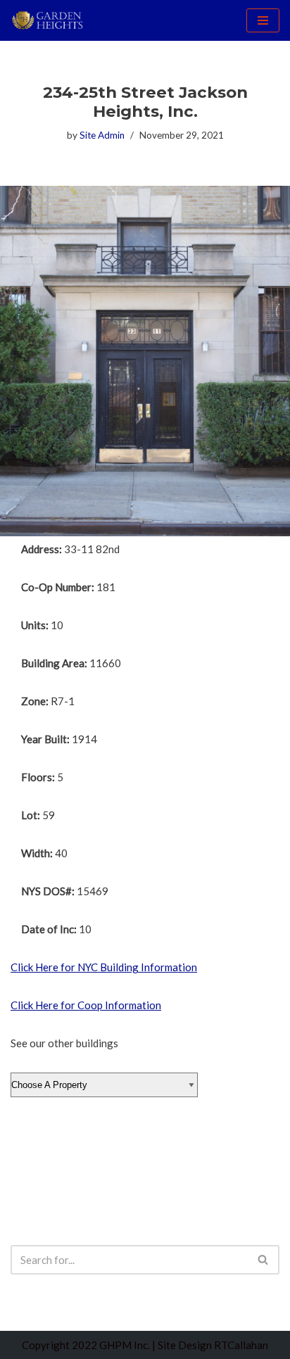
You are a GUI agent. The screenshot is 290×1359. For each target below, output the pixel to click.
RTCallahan (241, 1345)
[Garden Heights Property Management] (53, 20)
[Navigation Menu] (262, 20)
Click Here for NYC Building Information (104, 967)
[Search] (263, 1260)
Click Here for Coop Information (86, 1005)
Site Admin (102, 135)
